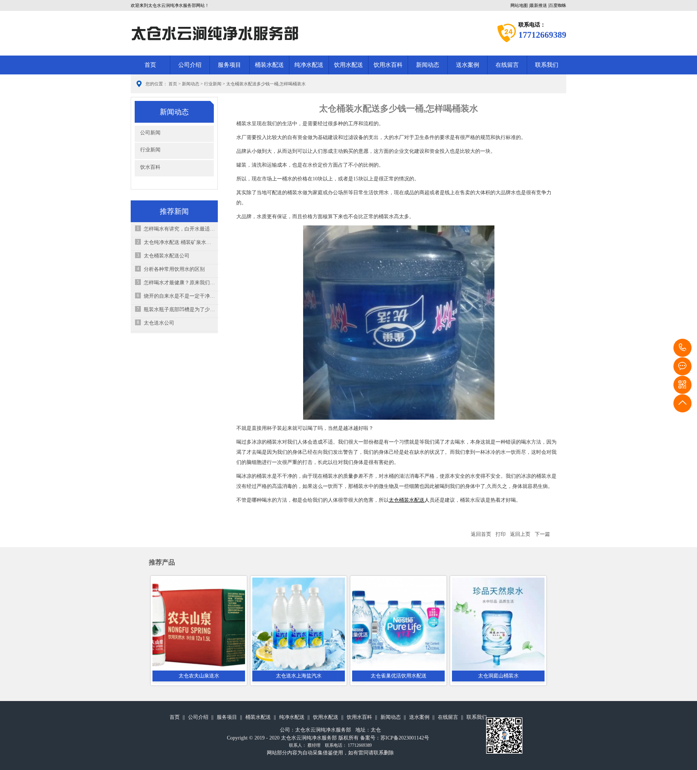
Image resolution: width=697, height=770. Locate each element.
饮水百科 (150, 167)
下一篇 (542, 534)
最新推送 (538, 5)
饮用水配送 (348, 65)
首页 (150, 65)
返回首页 (481, 534)
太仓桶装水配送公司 (166, 255)
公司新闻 (150, 132)
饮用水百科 (388, 65)
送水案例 (467, 65)
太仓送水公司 (159, 323)
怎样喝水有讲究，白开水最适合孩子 (179, 229)
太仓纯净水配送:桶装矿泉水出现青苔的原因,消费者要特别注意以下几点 (179, 242)
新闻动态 (427, 65)
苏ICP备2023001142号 (404, 738)
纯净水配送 (308, 65)
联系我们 (546, 65)
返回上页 (520, 534)
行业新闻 (212, 83)
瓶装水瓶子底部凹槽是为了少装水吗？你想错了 (179, 309)
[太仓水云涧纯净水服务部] (214, 33)
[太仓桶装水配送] (398, 322)
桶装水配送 (269, 65)
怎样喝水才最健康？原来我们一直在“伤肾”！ (179, 282)
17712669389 (682, 348)
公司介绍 (189, 65)
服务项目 (229, 65)
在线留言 (507, 65)
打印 (501, 534)
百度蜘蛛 (557, 5)
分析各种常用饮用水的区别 (174, 269)
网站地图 (519, 5)
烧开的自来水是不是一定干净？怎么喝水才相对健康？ (179, 296)
